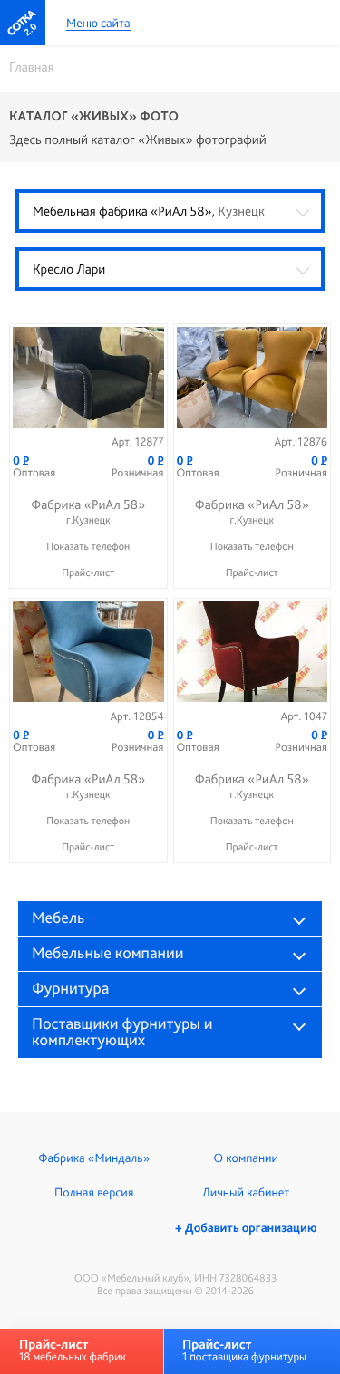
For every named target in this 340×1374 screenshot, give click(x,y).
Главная (31, 67)
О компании (246, 1158)
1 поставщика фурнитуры (244, 1350)
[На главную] (22, 22)
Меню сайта (98, 24)
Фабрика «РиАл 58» (88, 511)
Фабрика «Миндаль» (94, 1158)
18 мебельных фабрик (72, 1350)
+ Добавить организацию (245, 1228)
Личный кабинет (245, 1193)
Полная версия (93, 1193)
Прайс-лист (88, 572)
